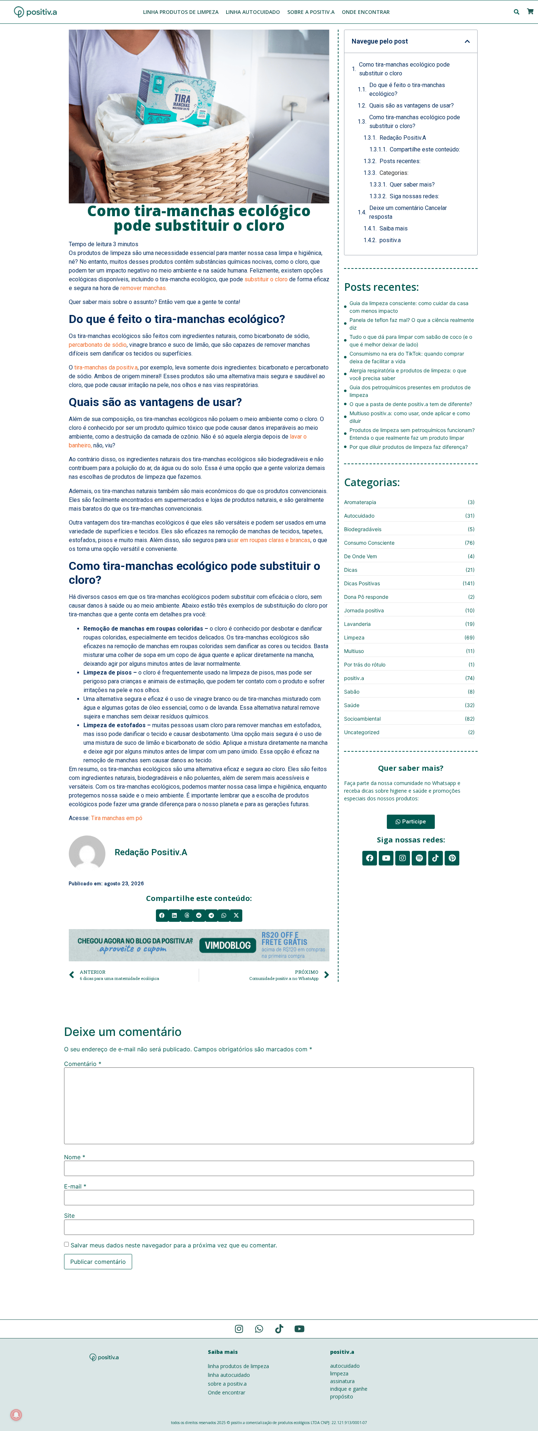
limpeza (339, 1373)
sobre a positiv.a (227, 1383)
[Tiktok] (435, 858)
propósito (341, 1396)
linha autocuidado (229, 1374)
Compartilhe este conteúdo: (425, 149)
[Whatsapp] (259, 1329)
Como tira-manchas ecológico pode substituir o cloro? (414, 121)
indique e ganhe (348, 1388)
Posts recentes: (400, 161)
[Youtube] (386, 858)
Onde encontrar (226, 1392)
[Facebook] (369, 858)
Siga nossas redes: (414, 196)
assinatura (342, 1381)
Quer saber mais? (412, 184)
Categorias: (394, 172)
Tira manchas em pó (116, 818)
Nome (74, 1157)
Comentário (82, 1064)
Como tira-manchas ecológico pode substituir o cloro (404, 69)
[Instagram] (402, 858)
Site (69, 1215)
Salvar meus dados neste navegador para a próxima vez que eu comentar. (174, 1245)
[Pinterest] (452, 858)
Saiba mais (394, 228)
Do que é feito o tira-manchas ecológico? (407, 89)
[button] (162, 915)
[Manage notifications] (16, 1415)
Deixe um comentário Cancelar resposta (408, 212)
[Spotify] (419, 858)
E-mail (75, 1186)
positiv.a (390, 240)
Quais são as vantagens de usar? (411, 105)
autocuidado (345, 1365)
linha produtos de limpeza (238, 1366)
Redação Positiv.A (403, 137)
